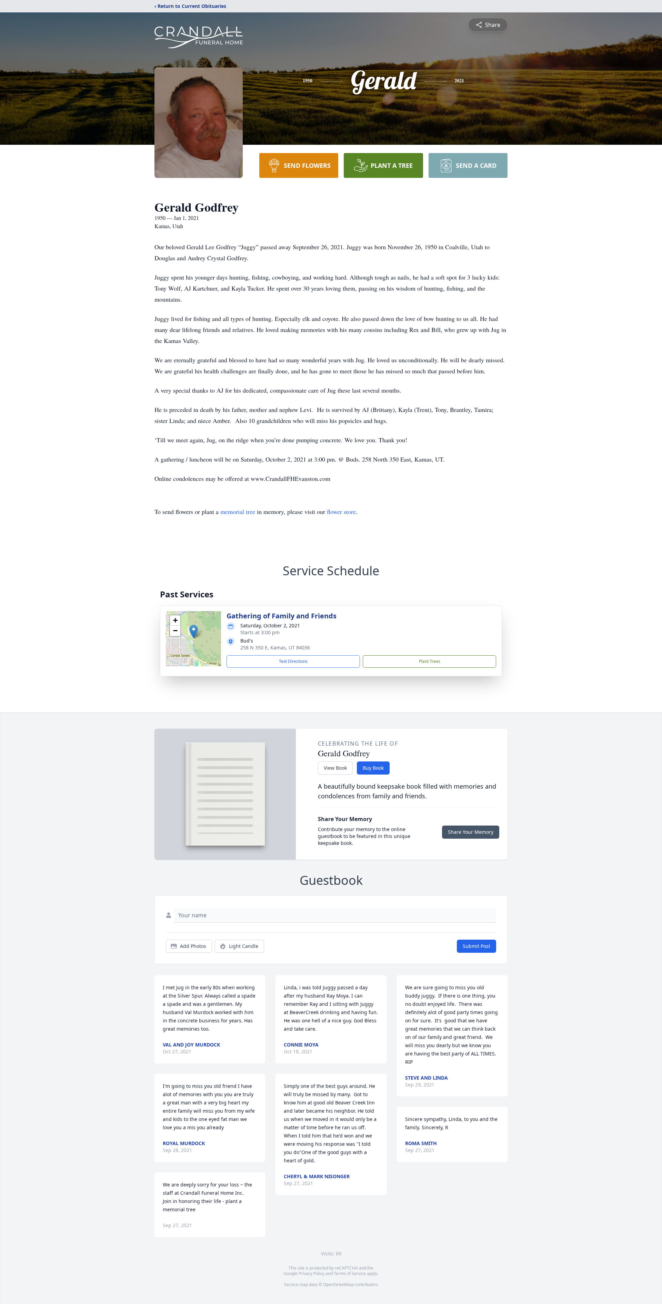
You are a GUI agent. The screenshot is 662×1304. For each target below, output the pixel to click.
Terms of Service (350, 1273)
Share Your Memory (470, 832)
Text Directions (293, 661)
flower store (341, 511)
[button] (193, 632)
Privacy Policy (311, 1273)
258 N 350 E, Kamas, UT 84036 (275, 647)
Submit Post (476, 946)
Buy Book (373, 768)
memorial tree (237, 511)
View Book (335, 768)
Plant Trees (429, 661)
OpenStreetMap (338, 1284)
